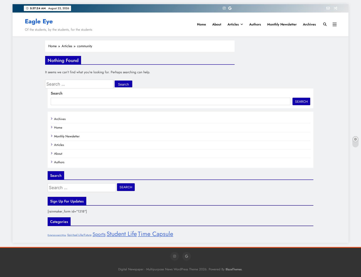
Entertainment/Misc (57, 235)
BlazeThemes (234, 269)
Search (56, 93)
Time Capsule (155, 233)
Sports (99, 234)
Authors (255, 24)
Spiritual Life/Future (79, 235)
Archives (309, 24)
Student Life (122, 233)
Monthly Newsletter (282, 24)
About (216, 24)
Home (201, 24)
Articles (233, 24)
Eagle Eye (39, 21)
